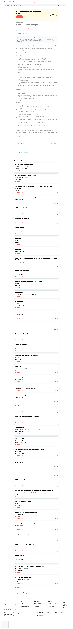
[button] (65, 602)
